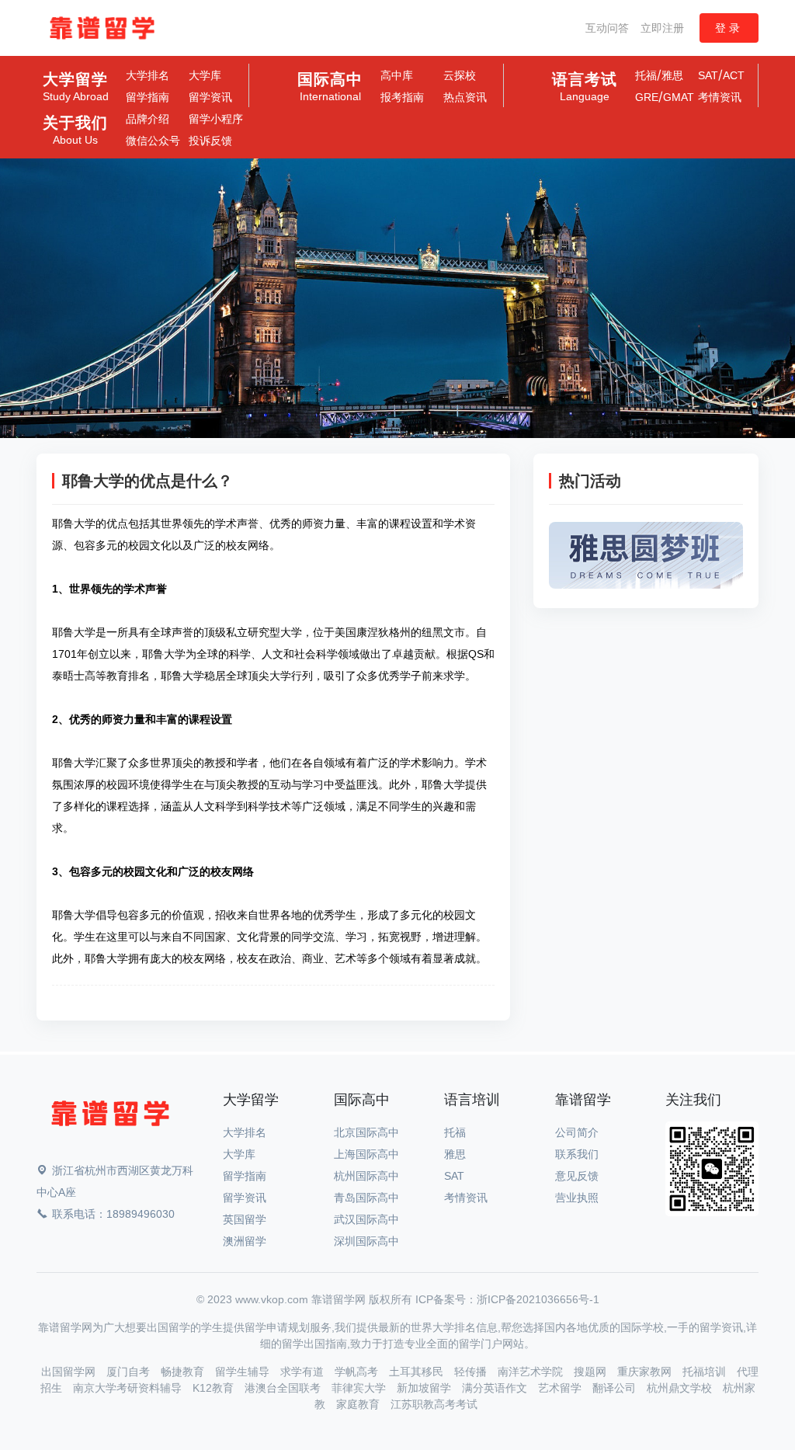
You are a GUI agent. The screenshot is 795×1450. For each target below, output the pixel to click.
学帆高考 (358, 1371)
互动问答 (607, 28)
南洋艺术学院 (532, 1371)
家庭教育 (359, 1404)
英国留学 (244, 1219)
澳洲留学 (244, 1241)
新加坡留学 (425, 1388)
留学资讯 (210, 97)
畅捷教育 (184, 1371)
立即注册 (662, 28)
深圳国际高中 (366, 1241)
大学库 (205, 75)
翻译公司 (615, 1388)
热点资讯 (465, 97)
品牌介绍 (147, 119)
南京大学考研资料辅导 (129, 1388)
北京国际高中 (366, 1132)
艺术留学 (561, 1388)
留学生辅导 (244, 1371)
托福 (646, 75)
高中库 (396, 75)
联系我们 (577, 1154)
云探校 (459, 75)
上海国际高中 (366, 1154)
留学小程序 (216, 119)
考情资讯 (719, 97)
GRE (646, 97)
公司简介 (577, 1132)
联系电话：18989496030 (113, 1214)
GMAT (678, 97)
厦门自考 (129, 1371)
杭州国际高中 (366, 1176)
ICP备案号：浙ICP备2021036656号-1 (507, 1299)
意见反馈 (577, 1176)
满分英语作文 (496, 1388)
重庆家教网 (646, 1371)
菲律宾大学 (360, 1388)
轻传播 (472, 1371)
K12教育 (215, 1388)
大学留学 (76, 87)
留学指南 (147, 97)
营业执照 (577, 1197)
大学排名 (147, 75)
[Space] (110, 1116)
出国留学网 (70, 1371)
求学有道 (303, 1371)
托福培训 (705, 1371)
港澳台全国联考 (284, 1388)
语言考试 (584, 87)
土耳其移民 (417, 1371)
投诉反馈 (210, 140)
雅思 (672, 75)
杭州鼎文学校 (681, 1388)
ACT (734, 75)
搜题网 (591, 1371)
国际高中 (330, 87)
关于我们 (75, 130)
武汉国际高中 (366, 1219)
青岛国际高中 (366, 1197)
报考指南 (402, 97)
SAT (708, 75)
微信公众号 (153, 140)
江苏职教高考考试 (434, 1404)
